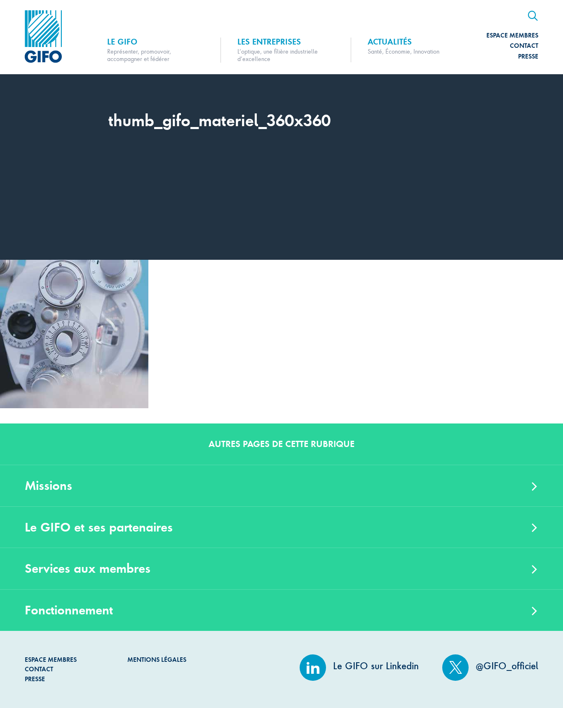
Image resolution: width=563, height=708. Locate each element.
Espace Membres (512, 35)
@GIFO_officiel (505, 666)
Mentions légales (156, 659)
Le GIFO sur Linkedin (374, 666)
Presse (528, 56)
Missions (48, 485)
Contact (524, 45)
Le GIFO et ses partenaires (99, 527)
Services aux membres (87, 568)
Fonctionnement (69, 610)
